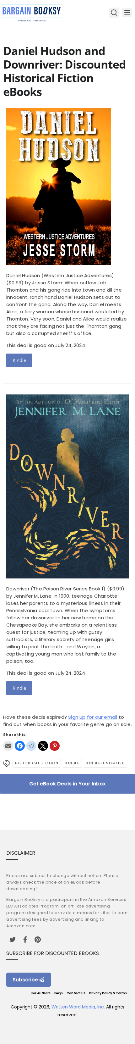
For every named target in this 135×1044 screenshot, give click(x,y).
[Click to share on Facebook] (20, 746)
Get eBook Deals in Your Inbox (67, 783)
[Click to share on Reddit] (31, 746)
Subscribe (25, 979)
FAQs (58, 993)
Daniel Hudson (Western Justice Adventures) (60, 275)
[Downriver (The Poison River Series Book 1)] (67, 576)
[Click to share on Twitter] (43, 746)
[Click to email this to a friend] (8, 746)
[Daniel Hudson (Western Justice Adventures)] (58, 263)
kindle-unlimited (105, 763)
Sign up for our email (92, 717)
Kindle (19, 360)
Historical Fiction (36, 763)
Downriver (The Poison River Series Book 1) (55, 588)
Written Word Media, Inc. (78, 1007)
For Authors (41, 993)
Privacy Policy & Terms (108, 993)
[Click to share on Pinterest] (55, 746)
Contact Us (76, 993)
